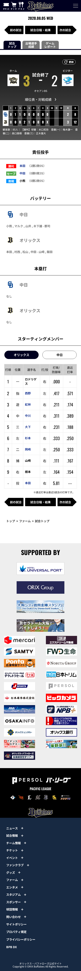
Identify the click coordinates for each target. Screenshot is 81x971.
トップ (10, 521)
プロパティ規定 (16, 932)
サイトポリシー (16, 924)
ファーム (25, 521)
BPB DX (11, 947)
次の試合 (65, 30)
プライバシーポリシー (20, 939)
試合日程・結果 (40, 30)
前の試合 (16, 30)
